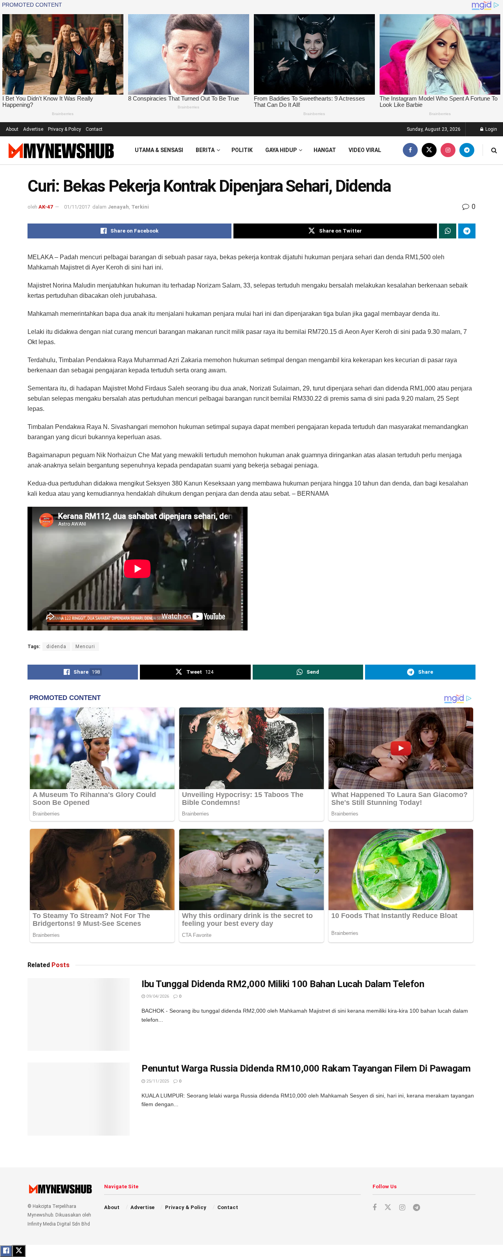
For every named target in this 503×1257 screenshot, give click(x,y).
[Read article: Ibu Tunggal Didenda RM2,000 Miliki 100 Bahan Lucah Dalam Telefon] (79, 1014)
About (12, 129)
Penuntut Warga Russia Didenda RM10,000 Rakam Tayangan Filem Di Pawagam (305, 1068)
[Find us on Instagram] (448, 150)
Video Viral (365, 150)
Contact (94, 129)
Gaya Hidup (281, 150)
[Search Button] (494, 150)
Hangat (325, 150)
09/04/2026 (157, 996)
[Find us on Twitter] (429, 150)
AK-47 (46, 207)
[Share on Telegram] (466, 231)
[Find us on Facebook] (410, 150)
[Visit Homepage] (60, 150)
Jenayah (118, 207)
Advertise (33, 129)
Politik (242, 150)
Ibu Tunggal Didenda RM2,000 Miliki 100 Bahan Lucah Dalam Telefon (282, 983)
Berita (205, 150)
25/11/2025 (157, 1081)
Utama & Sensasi (159, 150)
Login (490, 129)
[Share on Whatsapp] (447, 231)
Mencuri (85, 646)
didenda (56, 646)
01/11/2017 (77, 207)
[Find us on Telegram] (466, 150)
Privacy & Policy (64, 129)
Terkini (140, 207)
